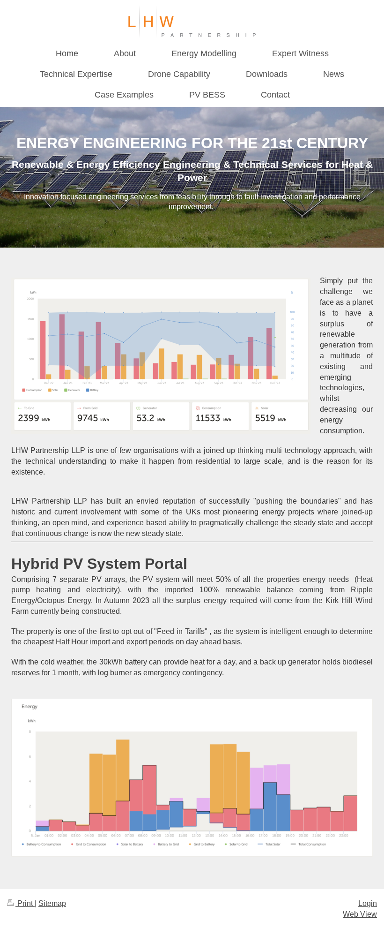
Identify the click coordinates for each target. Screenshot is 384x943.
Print (25, 903)
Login (367, 903)
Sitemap (52, 903)
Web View (360, 914)
